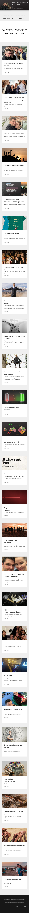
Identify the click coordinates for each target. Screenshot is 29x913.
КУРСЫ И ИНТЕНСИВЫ (21, 15)
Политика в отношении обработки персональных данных (14, 902)
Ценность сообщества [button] (12, 644)
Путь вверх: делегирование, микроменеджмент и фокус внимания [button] (14, 100)
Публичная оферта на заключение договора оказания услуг (14, 899)
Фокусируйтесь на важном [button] (13, 267)
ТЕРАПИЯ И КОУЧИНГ (8, 13)
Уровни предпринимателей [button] (14, 134)
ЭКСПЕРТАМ (21, 13)
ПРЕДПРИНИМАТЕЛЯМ (8, 15)
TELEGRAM (21, 18)
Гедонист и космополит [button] (12, 879)
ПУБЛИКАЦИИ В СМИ (8, 18)
